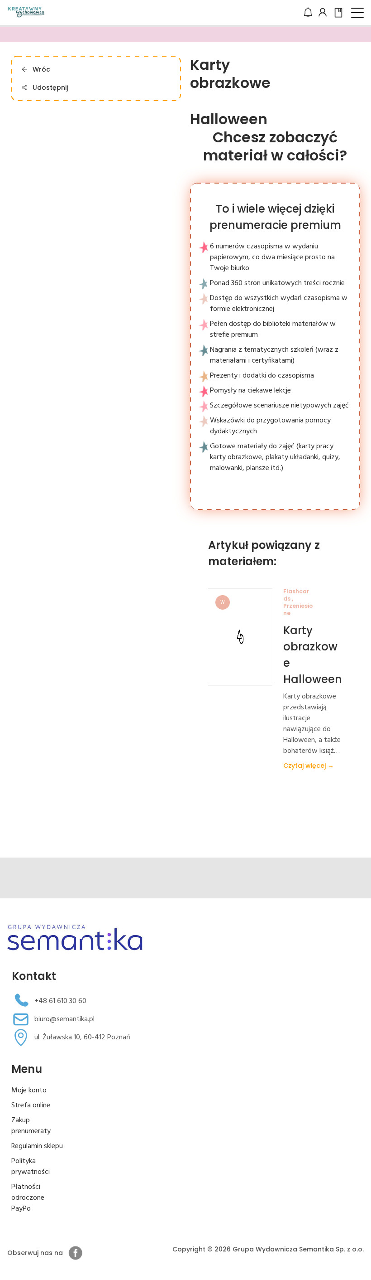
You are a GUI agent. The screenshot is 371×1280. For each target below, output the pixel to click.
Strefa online (30, 1105)
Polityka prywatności (30, 1166)
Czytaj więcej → (308, 765)
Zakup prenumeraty (31, 1126)
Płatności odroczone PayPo (27, 1198)
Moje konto (29, 1090)
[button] (357, 12)
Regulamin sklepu (37, 1146)
